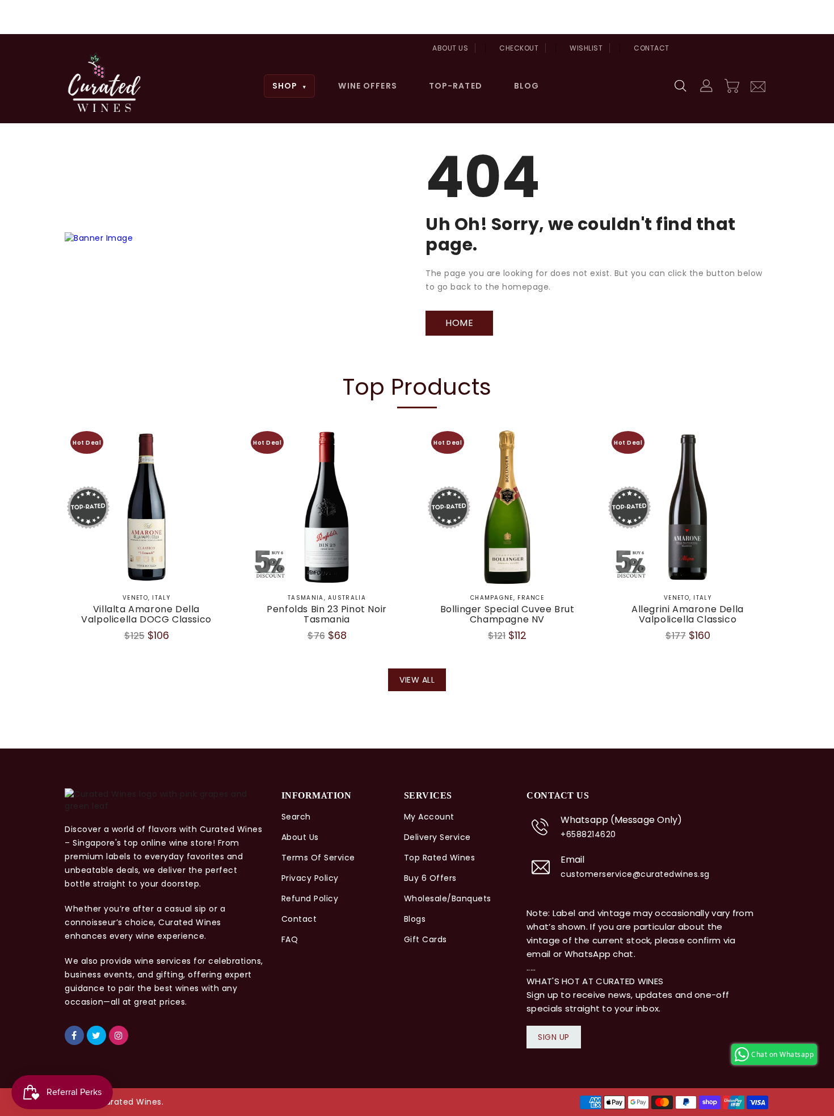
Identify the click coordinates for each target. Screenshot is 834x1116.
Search (296, 816)
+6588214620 (588, 834)
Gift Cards (425, 939)
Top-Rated (455, 85)
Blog (526, 85)
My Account (429, 816)
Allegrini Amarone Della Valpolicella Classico (687, 614)
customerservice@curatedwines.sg (635, 874)
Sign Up (554, 1037)
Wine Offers (367, 85)
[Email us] (757, 85)
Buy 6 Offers (430, 878)
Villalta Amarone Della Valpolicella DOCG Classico (146, 614)
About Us (450, 48)
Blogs (415, 919)
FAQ (289, 939)
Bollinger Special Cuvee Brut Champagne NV (507, 614)
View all (417, 680)
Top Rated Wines (439, 857)
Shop (289, 85)
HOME (459, 322)
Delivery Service (437, 837)
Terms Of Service (318, 857)
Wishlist (586, 48)
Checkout (518, 48)
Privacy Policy (310, 878)
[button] (681, 86)
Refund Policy (310, 898)
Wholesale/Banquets (447, 898)
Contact (651, 48)
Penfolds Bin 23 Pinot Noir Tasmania (327, 614)
